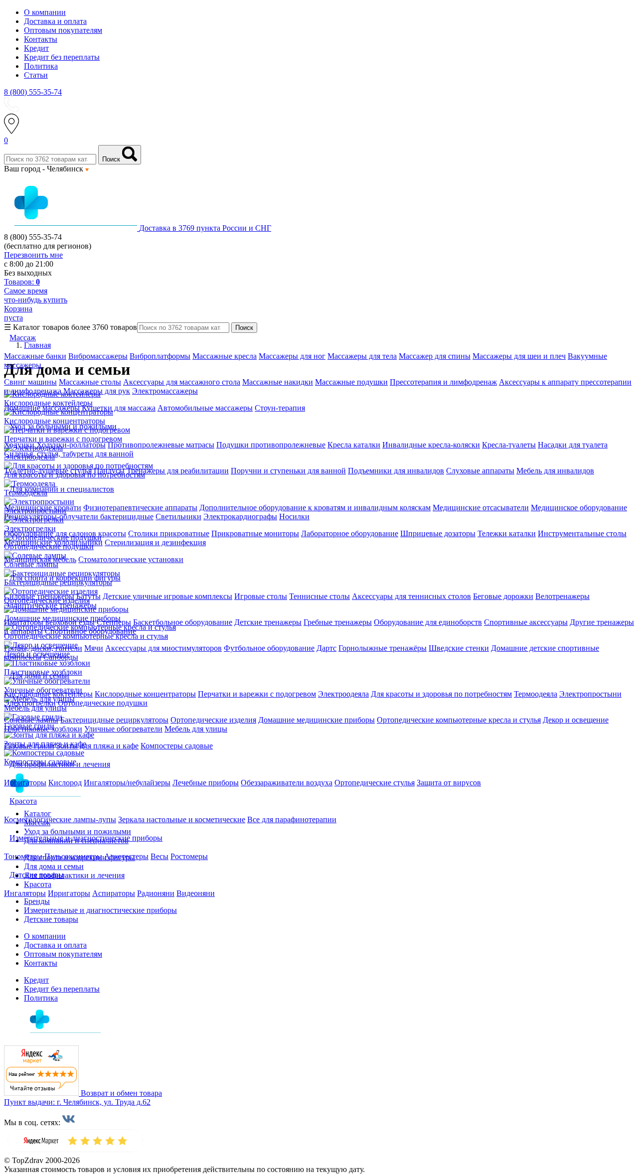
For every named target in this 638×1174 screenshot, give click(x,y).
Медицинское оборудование (579, 507)
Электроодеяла (343, 694)
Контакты (40, 39)
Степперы (114, 622)
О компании (45, 12)
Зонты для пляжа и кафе (97, 745)
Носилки (294, 516)
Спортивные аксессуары (526, 622)
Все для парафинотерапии (291, 819)
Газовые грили (29, 745)
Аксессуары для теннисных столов (411, 596)
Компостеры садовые (177, 745)
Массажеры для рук (96, 391)
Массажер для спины (435, 356)
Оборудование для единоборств (428, 622)
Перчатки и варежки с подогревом (257, 694)
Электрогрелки (30, 703)
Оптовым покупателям (63, 30)
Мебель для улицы (195, 729)
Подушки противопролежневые (270, 444)
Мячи (93, 648)
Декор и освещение (576, 720)
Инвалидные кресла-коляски (431, 444)
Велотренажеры (562, 596)
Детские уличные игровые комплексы (167, 596)
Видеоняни (195, 893)
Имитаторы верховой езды (49, 622)
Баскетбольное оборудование (182, 622)
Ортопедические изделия (213, 720)
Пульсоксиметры (73, 856)
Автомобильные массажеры (205, 408)
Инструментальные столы (582, 533)
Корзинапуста (18, 313)
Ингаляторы (25, 893)
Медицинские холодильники (53, 542)
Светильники (178, 516)
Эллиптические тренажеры (50, 605)
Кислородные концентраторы (145, 694)
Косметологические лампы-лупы (60, 819)
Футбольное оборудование (269, 648)
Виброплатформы (160, 356)
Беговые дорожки (503, 596)
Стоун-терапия (280, 408)
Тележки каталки (507, 533)
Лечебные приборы (205, 782)
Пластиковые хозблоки (43, 729)
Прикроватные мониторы (255, 533)
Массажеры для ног (292, 356)
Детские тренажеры (268, 622)
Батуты (88, 596)
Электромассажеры (165, 391)
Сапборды (60, 657)
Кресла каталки (353, 444)
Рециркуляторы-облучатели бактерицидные (79, 516)
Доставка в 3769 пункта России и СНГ (205, 228)
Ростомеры (189, 856)
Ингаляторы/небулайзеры (127, 782)
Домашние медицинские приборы (316, 720)
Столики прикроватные (168, 533)
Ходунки (20, 444)
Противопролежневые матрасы (161, 444)
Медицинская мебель (40, 559)
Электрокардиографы (240, 516)
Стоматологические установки (130, 559)
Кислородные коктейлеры (48, 694)
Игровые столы (260, 596)
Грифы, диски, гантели (43, 648)
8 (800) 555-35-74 (33, 92)
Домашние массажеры (42, 408)
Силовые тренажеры (39, 596)
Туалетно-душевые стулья (48, 470)
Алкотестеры (126, 856)
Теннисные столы (319, 596)
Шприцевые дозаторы (438, 533)
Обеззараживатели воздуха (286, 782)
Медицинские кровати (42, 507)
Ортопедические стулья (374, 782)
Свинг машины (30, 382)
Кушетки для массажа (119, 408)
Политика (41, 66)
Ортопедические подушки (103, 703)
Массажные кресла (224, 356)
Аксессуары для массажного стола (181, 382)
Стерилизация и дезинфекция (155, 542)
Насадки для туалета (573, 444)
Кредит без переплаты (62, 57)
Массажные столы (90, 382)
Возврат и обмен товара (121, 1093)
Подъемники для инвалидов (396, 470)
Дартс (326, 648)
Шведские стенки (459, 648)
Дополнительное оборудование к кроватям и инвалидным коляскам (315, 507)
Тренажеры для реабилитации (178, 470)
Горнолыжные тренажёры (382, 648)
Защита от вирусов (449, 782)
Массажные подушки (351, 382)
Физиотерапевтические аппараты (140, 507)
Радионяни (155, 893)
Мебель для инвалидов (555, 470)
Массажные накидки (277, 382)
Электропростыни (590, 694)
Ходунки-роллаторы (71, 444)
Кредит (36, 48)
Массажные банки (35, 356)
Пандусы (109, 470)
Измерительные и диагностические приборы (100, 910)
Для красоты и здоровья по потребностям (441, 694)
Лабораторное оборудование (349, 533)
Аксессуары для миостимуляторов (163, 648)
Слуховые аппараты (480, 470)
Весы (159, 856)
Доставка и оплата (55, 21)
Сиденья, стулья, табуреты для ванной (69, 453)
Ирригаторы (25, 782)
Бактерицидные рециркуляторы (114, 720)
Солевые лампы (31, 720)
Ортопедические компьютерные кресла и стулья (459, 720)
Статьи (36, 75)
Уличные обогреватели (123, 729)
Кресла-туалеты (509, 444)
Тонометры (23, 856)
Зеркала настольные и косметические (181, 819)
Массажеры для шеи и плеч (519, 356)
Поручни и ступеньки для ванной (288, 470)
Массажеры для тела (362, 356)
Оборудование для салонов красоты (65, 533)
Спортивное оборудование (90, 631)
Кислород (65, 782)
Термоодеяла (535, 694)
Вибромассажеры (98, 356)
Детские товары (51, 919)
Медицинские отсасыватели (481, 507)
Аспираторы (113, 893)
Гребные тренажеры (338, 622)
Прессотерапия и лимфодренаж (443, 382)
